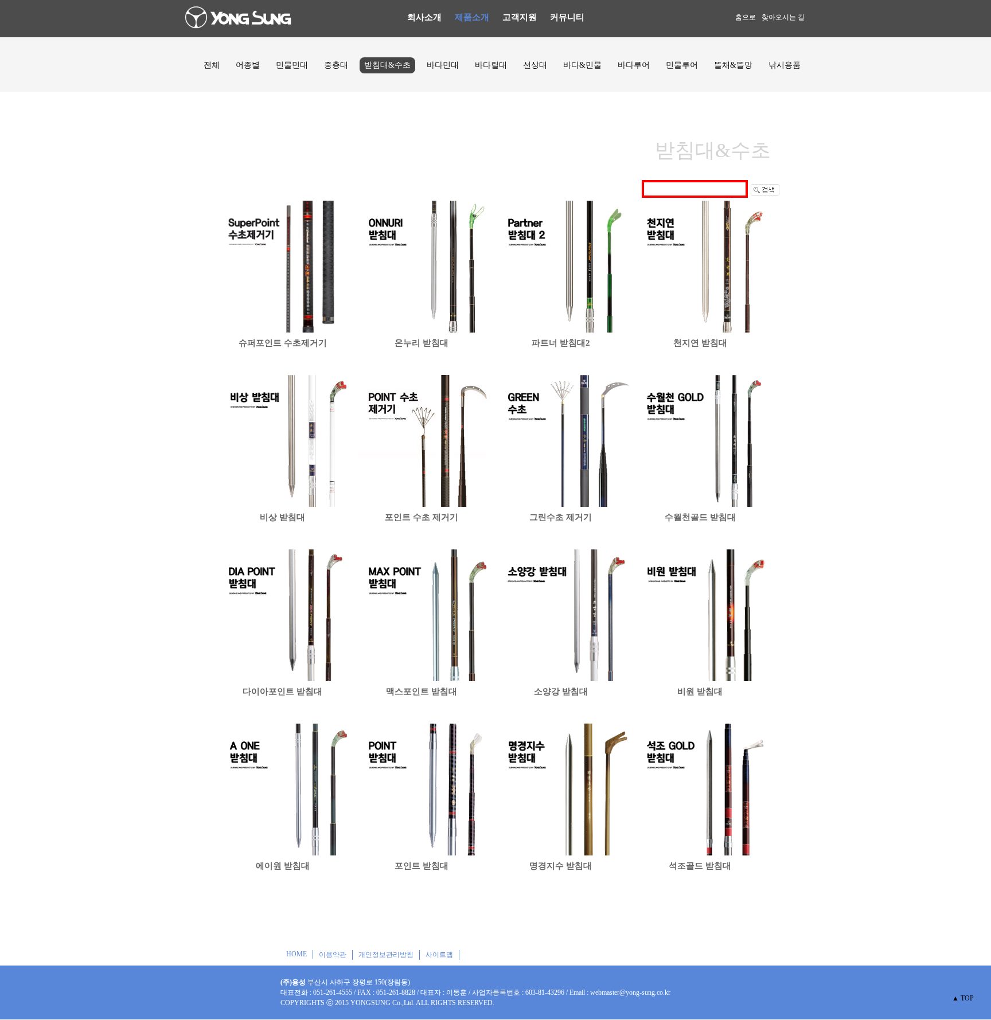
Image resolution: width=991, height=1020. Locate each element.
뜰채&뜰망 (733, 65)
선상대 (535, 65)
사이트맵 (439, 955)
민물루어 (682, 65)
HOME (296, 954)
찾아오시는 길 (783, 17)
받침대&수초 (387, 65)
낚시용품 (784, 65)
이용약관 (332, 955)
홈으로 (745, 17)
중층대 (336, 65)
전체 (212, 65)
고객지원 (519, 17)
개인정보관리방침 (385, 955)
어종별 (248, 65)
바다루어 (634, 65)
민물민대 (292, 65)
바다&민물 (582, 65)
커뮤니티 (567, 17)
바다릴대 (491, 65)
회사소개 (424, 17)
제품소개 (472, 17)
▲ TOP (963, 998)
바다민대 (443, 65)
